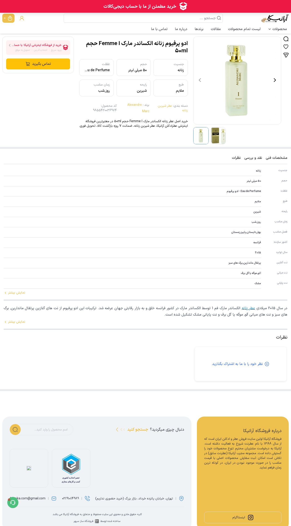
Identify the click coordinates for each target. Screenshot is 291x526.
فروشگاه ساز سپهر (83, 521)
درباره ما (181, 29)
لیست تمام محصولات (244, 29)
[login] (21, 18)
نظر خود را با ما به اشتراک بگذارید (237, 364)
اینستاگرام (238, 517)
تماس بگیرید (41, 64)
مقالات (216, 29)
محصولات (279, 29)
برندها (199, 29)
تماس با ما (159, 29)
